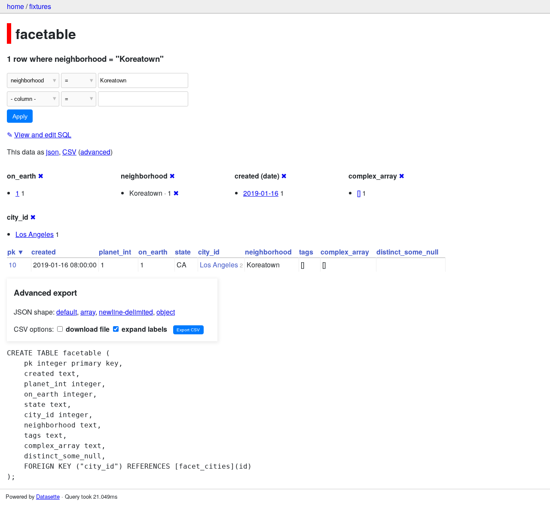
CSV (69, 152)
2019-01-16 (260, 193)
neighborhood (268, 252)
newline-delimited (126, 312)
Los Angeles (34, 234)
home (15, 6)
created (43, 252)
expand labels (143, 329)
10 (12, 265)
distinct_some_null (407, 252)
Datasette (48, 496)
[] (359, 193)
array (87, 312)
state (183, 252)
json (52, 152)
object (165, 312)
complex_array (345, 252)
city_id (209, 252)
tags (306, 252)
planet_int (115, 252)
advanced (95, 152)
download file (87, 329)
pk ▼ (15, 252)
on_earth (153, 252)
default (66, 312)
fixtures (40, 6)
